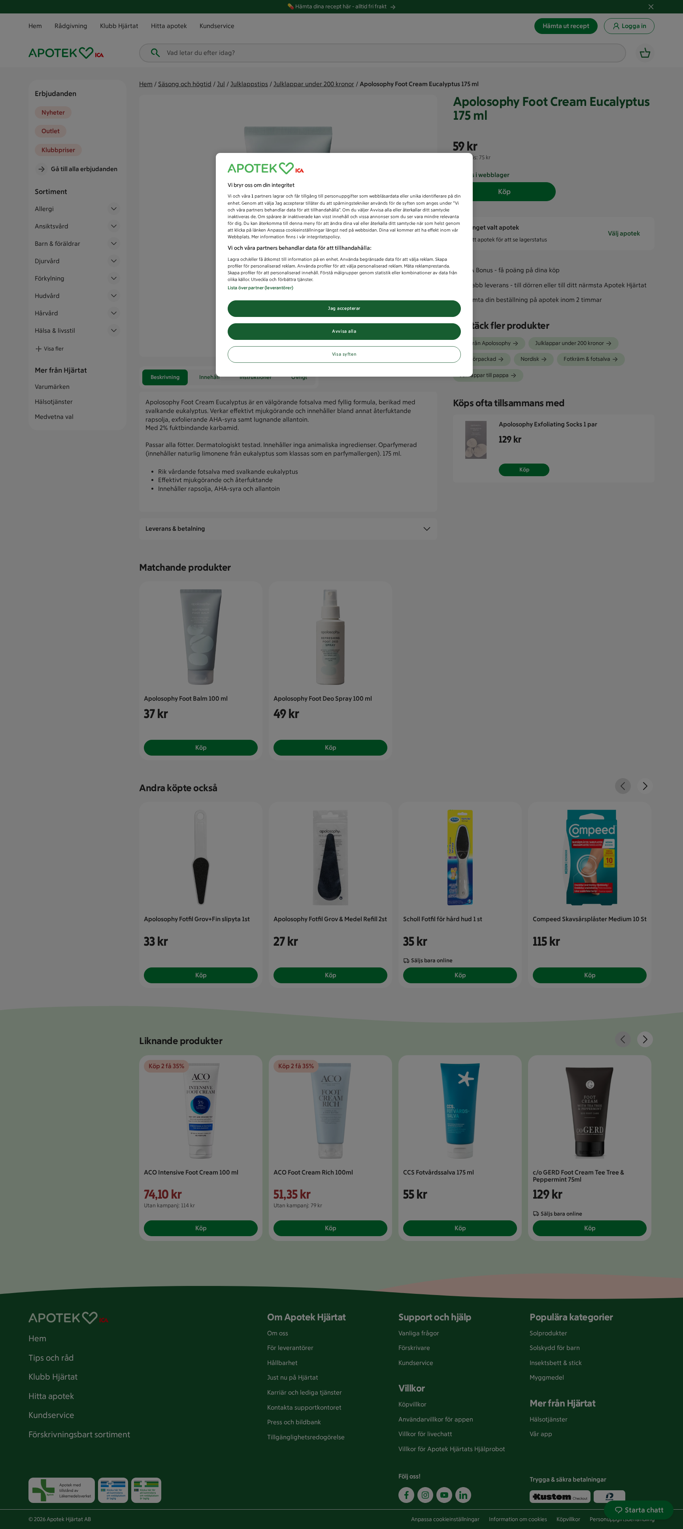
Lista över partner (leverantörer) (260, 287)
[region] (344, 265)
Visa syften (344, 354)
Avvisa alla (344, 331)
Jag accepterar (344, 308)
